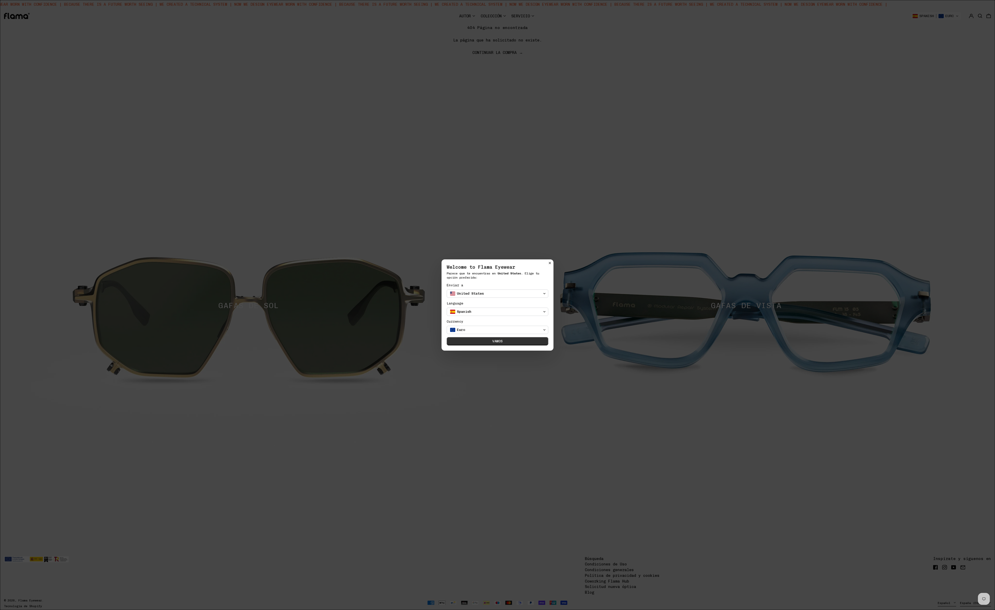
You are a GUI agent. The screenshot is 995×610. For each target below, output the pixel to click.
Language (455, 303)
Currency (455, 321)
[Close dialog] (549, 263)
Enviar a (455, 285)
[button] (497, 293)
